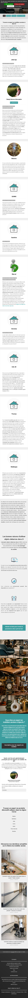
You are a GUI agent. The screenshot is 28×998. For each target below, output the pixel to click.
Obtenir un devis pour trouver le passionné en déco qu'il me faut (14, 627)
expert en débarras (21, 15)
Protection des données (14, 966)
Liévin (14, 826)
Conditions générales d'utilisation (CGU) (14, 964)
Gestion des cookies (14, 968)
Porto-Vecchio (14, 828)
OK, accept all (9, 4)
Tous (4, 15)
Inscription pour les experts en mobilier (14, 746)
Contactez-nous (14, 971)
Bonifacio (14, 818)
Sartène (14, 831)
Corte (14, 823)
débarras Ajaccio (14, 984)
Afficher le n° (14, 102)
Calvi (14, 821)
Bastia (14, 816)
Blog (14, 970)
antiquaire (8, 15)
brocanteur (14, 15)
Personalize (10, 6)
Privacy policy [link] (18, 6)
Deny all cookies (20, 4)
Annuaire (8, 963)
